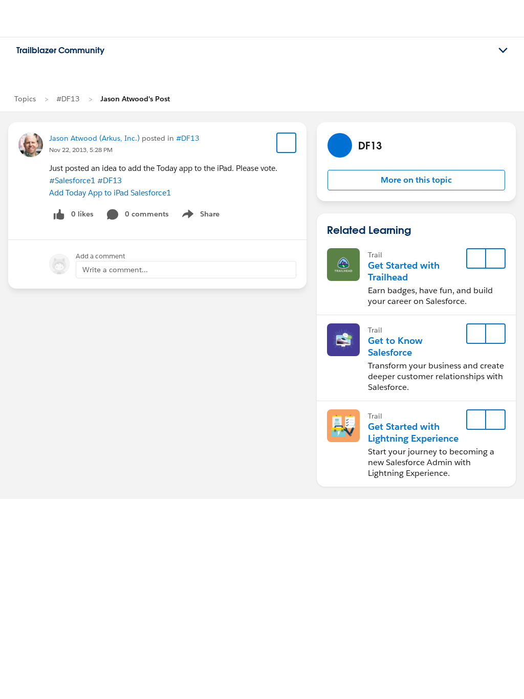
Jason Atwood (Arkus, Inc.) (94, 138)
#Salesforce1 (72, 180)
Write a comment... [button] (115, 269)
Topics (25, 98)
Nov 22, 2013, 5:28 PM (81, 149)
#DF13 (68, 98)
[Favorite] (286, 143)
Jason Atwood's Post (135, 98)
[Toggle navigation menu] (503, 50)
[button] (416, 180)
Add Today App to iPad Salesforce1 (110, 193)
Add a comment (100, 256)
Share (199, 216)
